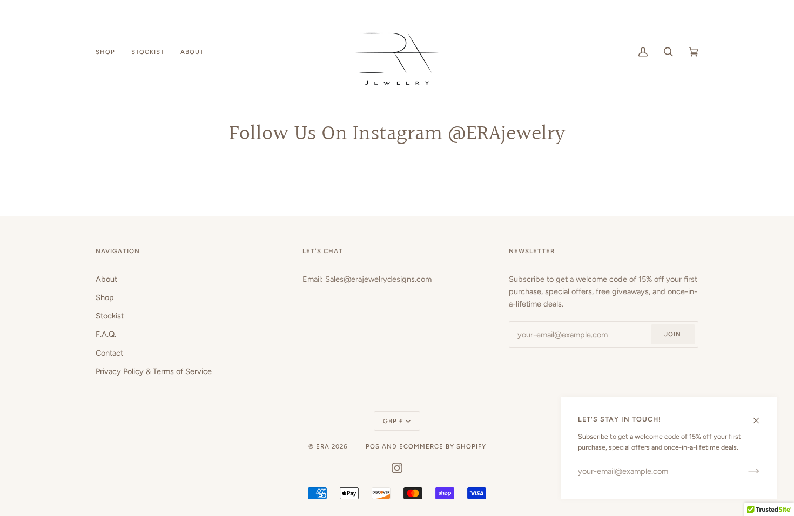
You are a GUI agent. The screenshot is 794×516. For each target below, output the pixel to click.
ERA (322, 446)
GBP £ (393, 421)
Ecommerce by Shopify (442, 446)
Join (672, 334)
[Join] (745, 471)
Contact (109, 353)
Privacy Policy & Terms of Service (154, 371)
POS (373, 446)
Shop (105, 297)
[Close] (761, 415)
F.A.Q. (106, 334)
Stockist (110, 316)
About (106, 279)
